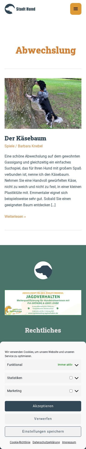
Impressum (69, 442)
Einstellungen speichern (43, 431)
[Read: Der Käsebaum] (43, 103)
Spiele (9, 146)
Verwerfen (43, 419)
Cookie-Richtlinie (20, 442)
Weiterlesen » (15, 217)
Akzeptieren (43, 406)
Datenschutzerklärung (46, 442)
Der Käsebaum (25, 138)
